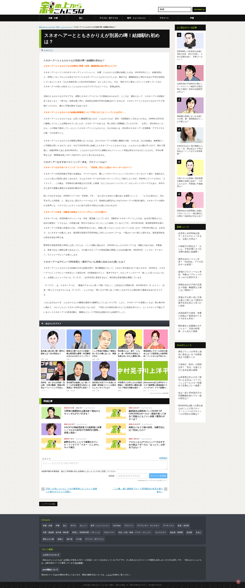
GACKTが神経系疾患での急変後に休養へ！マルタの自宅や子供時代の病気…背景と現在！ (83, 430)
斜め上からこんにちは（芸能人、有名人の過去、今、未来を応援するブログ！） (120, 585)
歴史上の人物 (48, 539)
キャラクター (160, 532)
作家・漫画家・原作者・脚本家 (56, 532)
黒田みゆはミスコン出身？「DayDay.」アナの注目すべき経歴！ (190, 262)
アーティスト (168, 525)
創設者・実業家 (176, 532)
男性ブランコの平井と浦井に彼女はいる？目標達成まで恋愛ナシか (190, 354)
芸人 (81, 18)
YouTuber (117, 525)
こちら (109, 575)
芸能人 (60, 539)
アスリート (164, 18)
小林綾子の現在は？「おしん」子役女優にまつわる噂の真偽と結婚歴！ (190, 249)
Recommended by (156, 393)
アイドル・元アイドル (109, 18)
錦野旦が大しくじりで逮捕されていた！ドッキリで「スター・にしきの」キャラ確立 (82, 444)
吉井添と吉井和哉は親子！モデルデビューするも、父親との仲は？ (190, 236)
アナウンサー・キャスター (148, 525)
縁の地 (69, 539)
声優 (192, 18)
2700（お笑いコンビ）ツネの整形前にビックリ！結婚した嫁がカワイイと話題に (71, 490)
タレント (83, 525)
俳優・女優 (53, 18)
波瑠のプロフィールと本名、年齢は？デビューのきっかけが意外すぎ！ (190, 274)
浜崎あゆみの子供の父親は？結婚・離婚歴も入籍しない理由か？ (190, 287)
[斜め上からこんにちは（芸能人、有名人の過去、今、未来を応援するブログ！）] (62, 7)
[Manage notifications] (238, 581)
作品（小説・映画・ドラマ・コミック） (135, 532)
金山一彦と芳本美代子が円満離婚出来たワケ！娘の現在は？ (190, 395)
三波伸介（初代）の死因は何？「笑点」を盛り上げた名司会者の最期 (190, 367)
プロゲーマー (109, 532)
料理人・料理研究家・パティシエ (86, 532)
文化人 (198, 532)
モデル (73, 525)
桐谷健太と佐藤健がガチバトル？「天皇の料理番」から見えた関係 (190, 328)
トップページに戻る (48, 504)
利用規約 (163, 458)
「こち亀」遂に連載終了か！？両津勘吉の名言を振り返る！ (137, 490)
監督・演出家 (183, 525)
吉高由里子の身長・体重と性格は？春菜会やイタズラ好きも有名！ (190, 316)
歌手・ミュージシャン (136, 18)
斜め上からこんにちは (47, 27)
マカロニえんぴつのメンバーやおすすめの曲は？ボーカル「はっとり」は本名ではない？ (147, 444)
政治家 (189, 532)
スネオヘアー (48, 50)
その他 (79, 539)
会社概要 (78, 563)
